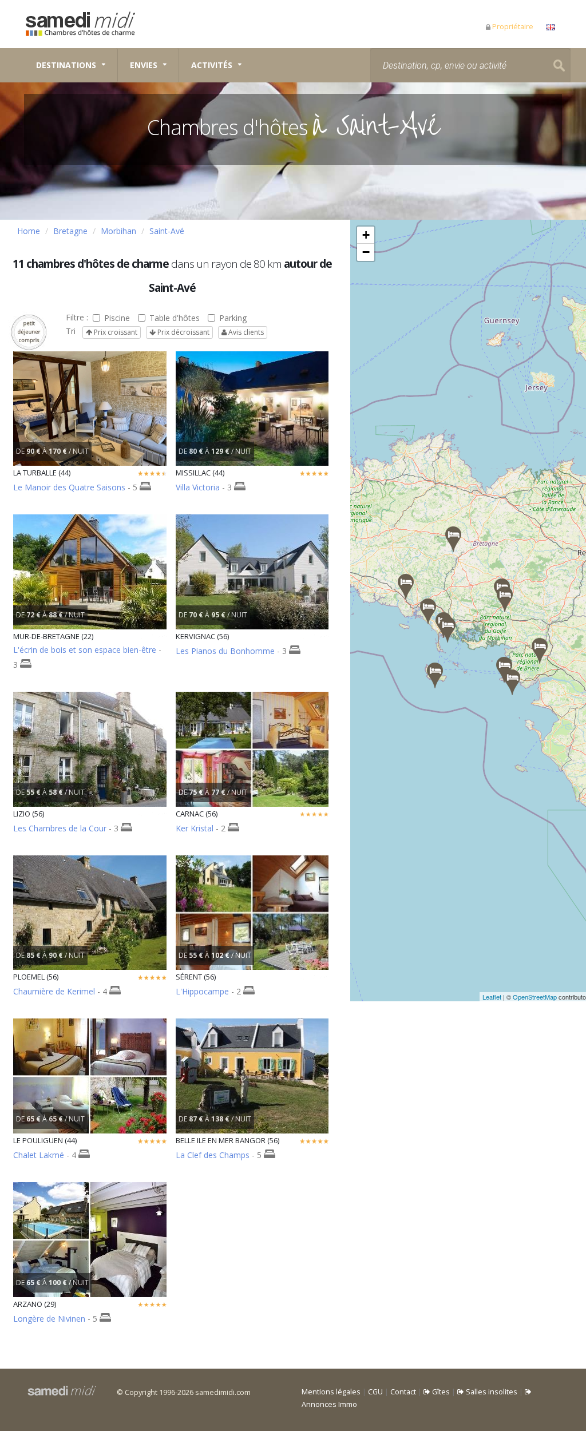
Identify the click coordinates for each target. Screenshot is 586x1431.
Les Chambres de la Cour (59, 828)
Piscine (117, 317)
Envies (143, 65)
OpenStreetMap (535, 996)
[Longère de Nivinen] (406, 587)
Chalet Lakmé (38, 1154)
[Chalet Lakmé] (512, 682)
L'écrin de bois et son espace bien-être (84, 649)
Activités (211, 65)
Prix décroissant (182, 332)
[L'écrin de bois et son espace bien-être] (453, 539)
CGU (375, 1392)
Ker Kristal (194, 828)
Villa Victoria (198, 487)
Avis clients (245, 332)
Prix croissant (114, 332)
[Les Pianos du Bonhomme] (428, 611)
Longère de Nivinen (49, 1318)
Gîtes (440, 1392)
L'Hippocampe (202, 991)
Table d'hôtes (174, 317)
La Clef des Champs (213, 1154)
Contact (403, 1392)
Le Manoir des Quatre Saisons (69, 487)
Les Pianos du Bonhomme (225, 650)
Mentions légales (331, 1392)
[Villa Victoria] (540, 651)
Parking (233, 317)
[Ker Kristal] (448, 630)
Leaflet (491, 996)
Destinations (66, 65)
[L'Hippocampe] (505, 599)
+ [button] (366, 235)
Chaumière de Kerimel (54, 991)
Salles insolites (490, 1392)
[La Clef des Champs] (435, 675)
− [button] (366, 252)
